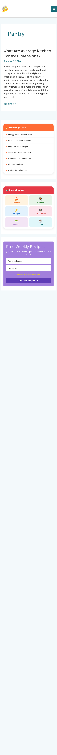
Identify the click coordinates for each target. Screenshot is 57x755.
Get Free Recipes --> (28, 280)
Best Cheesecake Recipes (19, 140)
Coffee (40, 222)
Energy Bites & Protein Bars (20, 135)
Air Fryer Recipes (15, 164)
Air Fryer (16, 211)
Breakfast (40, 200)
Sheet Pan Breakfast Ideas (19, 152)
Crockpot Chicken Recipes (19, 158)
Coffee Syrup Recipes (17, 170)
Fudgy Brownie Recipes (18, 146)
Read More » (10, 104)
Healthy (16, 222)
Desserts (16, 200)
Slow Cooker (41, 211)
